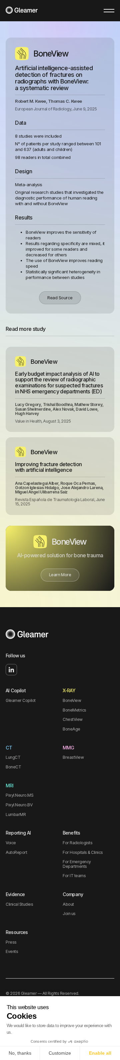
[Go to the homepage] (27, 634)
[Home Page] (22, 10)
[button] (109, 10)
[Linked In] (11, 669)
